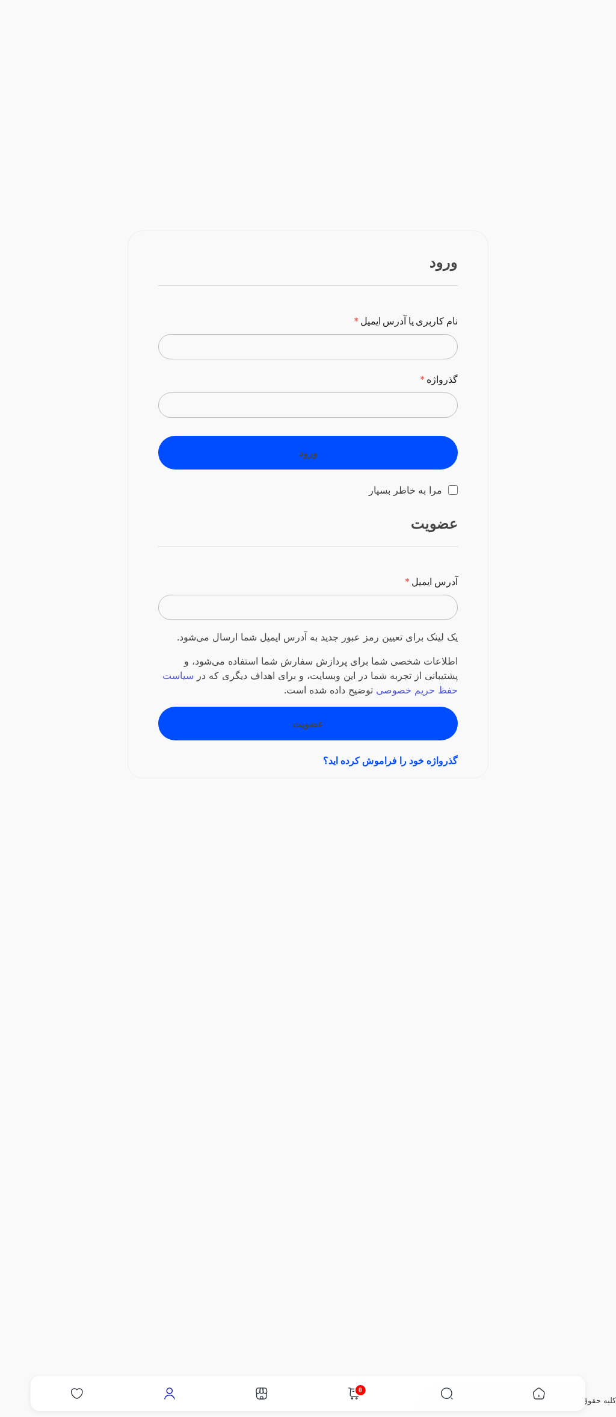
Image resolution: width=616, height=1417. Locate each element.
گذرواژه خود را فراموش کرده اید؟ (390, 760)
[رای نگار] (574, 28)
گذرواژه (439, 379)
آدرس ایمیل (431, 581)
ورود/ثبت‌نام (458, 98)
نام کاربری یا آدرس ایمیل (406, 321)
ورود (308, 453)
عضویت (308, 724)
